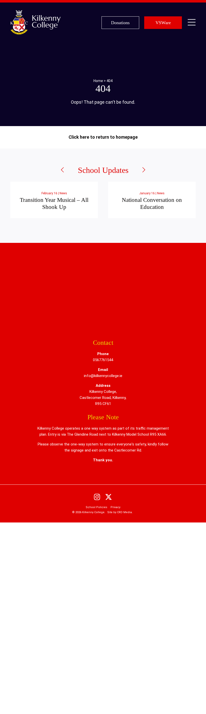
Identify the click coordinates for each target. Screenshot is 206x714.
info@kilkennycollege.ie (103, 375)
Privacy (115, 507)
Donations (120, 22)
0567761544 (103, 360)
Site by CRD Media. (120, 512)
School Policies (96, 507)
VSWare (163, 22)
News (63, 193)
